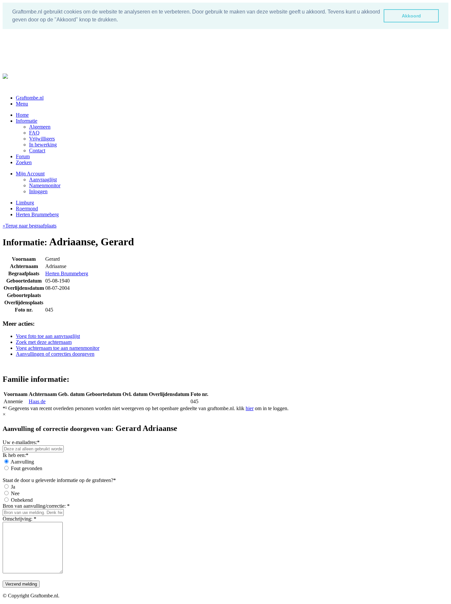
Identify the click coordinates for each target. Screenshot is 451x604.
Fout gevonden (26, 468)
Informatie (26, 121)
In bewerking (43, 144)
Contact (37, 150)
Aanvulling (22, 462)
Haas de (37, 401)
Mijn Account (30, 173)
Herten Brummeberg (37, 214)
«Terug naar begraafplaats (29, 225)
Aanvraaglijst (43, 179)
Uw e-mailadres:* (21, 442)
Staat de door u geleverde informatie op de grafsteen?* (59, 480)
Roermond (27, 208)
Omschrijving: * (19, 519)
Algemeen (40, 127)
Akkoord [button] (411, 15)
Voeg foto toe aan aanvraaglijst (48, 336)
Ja (13, 487)
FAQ (34, 133)
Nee (15, 493)
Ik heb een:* (15, 455)
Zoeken (24, 162)
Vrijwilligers (42, 138)
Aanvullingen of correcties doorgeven (55, 354)
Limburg (25, 202)
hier (250, 408)
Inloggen (38, 191)
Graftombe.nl (30, 98)
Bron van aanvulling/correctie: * (36, 506)
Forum (23, 156)
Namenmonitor (44, 185)
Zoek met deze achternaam (44, 342)
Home (22, 115)
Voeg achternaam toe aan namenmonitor (57, 348)
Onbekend (22, 500)
